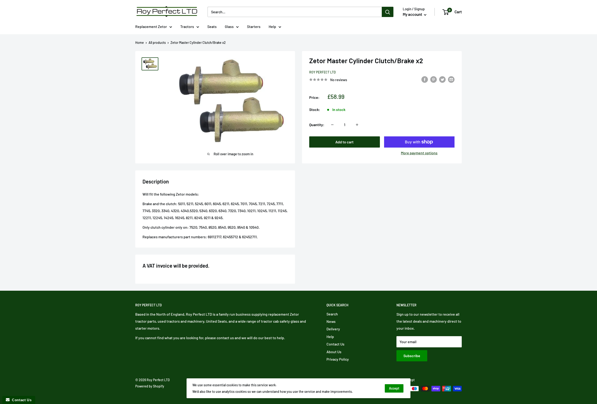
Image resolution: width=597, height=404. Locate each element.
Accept (394, 388)
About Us (333, 351)
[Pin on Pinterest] (433, 79)
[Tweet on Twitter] (442, 79)
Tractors (187, 26)
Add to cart (344, 142)
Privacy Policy (337, 359)
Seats (212, 26)
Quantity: (316, 124)
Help (272, 26)
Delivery (333, 329)
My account (413, 14)
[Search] (387, 12)
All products (157, 43)
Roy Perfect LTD (322, 72)
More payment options (419, 153)
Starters (253, 26)
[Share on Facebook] (424, 79)
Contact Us (335, 344)
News (331, 321)
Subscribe (411, 355)
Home (139, 43)
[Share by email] (451, 79)
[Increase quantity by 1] (357, 125)
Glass (229, 26)
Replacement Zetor (151, 26)
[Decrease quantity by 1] (332, 125)
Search (332, 314)
